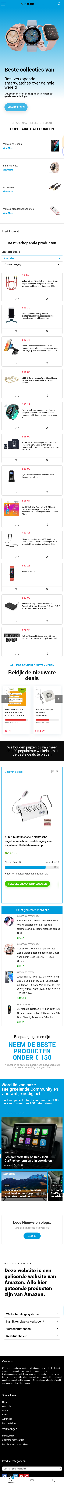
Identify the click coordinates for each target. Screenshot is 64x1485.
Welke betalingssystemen (23, 1314)
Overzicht (6, 1406)
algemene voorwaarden (13, 1440)
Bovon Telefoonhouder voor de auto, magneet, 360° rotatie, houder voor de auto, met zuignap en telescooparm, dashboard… (40, 348)
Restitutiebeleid (16, 1336)
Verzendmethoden (18, 1329)
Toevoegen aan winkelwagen (27, 883)
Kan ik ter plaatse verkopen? (25, 1321)
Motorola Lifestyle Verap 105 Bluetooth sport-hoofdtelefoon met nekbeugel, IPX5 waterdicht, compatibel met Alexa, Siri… (39, 541)
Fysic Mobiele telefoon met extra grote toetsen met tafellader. (38, 476)
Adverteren (7, 1419)
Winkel (5, 1410)
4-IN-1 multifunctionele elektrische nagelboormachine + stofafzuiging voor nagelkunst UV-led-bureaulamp (28, 841)
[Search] (59, 4)
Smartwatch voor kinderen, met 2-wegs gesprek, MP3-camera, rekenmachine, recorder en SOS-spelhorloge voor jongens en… (39, 414)
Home (5, 1402)
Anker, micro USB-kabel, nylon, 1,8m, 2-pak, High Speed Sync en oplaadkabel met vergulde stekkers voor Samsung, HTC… (40, 283)
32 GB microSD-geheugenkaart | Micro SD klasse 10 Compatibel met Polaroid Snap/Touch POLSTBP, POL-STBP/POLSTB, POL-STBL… (40, 446)
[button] (32, 1314)
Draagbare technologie (28, 916)
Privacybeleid (8, 1436)
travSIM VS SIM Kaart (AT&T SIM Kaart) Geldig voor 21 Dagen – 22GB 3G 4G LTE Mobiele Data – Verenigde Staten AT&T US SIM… (40, 510)
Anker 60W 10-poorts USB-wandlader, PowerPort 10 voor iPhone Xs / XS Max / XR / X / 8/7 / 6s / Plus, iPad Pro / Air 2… (41, 606)
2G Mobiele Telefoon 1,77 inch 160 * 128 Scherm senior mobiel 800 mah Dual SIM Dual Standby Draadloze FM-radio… (38, 1013)
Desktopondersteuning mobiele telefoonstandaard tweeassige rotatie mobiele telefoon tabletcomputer (38, 315)
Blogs (4, 1414)
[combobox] (32, 1468)
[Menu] (3, 4)
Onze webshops (9, 1423)
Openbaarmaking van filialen (15, 1444)
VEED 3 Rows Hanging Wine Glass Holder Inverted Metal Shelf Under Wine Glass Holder (39, 380)
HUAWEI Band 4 (28, 571)
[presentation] (5, 699)
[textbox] (32, 1469)
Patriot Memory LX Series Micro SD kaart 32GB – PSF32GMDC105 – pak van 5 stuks (40, 637)
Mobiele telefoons (25, 972)
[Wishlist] (32, 1481)
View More (8, 148)
